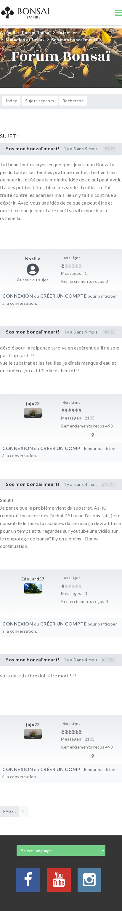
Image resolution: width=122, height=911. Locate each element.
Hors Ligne (71, 258)
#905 (110, 148)
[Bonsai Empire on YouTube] (59, 883)
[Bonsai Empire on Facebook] (28, 883)
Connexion (17, 296)
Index (11, 100)
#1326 (108, 660)
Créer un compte (63, 296)
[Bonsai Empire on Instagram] (89, 883)
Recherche (73, 100)
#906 (110, 332)
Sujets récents (39, 100)
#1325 (108, 484)
